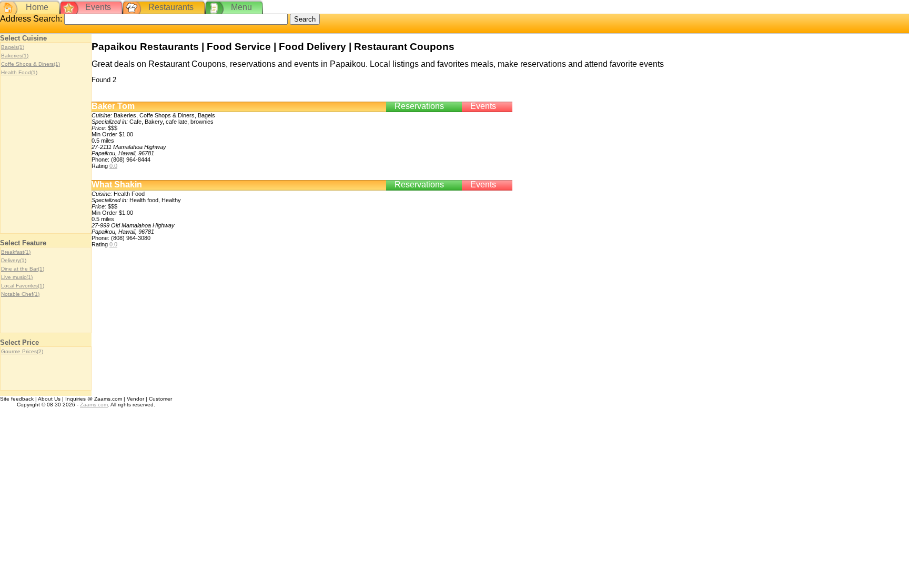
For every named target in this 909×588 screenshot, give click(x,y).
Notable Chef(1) (20, 294)
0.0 (113, 166)
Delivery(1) (13, 260)
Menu (241, 7)
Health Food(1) (19, 72)
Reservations (419, 106)
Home (37, 7)
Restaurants (171, 7)
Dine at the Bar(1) (22, 269)
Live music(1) (17, 277)
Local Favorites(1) (22, 285)
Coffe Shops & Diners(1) (30, 64)
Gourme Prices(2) (22, 351)
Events (98, 7)
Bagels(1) (12, 47)
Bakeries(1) (14, 55)
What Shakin (117, 184)
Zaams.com (94, 404)
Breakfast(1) (16, 252)
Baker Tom (113, 106)
